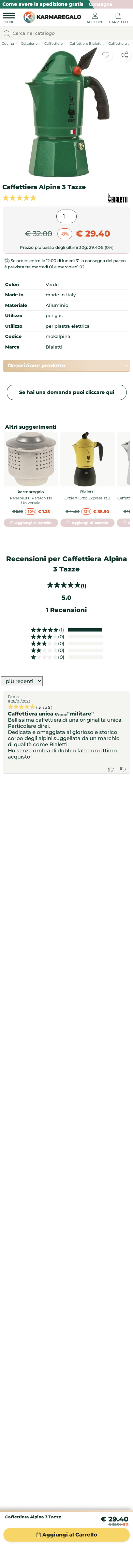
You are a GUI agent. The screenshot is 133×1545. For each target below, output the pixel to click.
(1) (61, 630)
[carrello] (118, 19)
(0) (61, 637)
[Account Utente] (95, 19)
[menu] (9, 19)
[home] (50, 16)
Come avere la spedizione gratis (43, 4)
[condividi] (124, 55)
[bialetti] (117, 197)
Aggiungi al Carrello (69, 1534)
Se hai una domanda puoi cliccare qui (66, 392)
